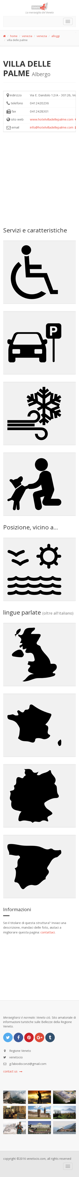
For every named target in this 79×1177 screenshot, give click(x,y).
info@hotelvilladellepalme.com (52, 127)
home (13, 36)
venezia (27, 36)
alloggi (55, 36)
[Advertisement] (39, 178)
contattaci (47, 932)
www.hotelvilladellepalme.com (52, 119)
